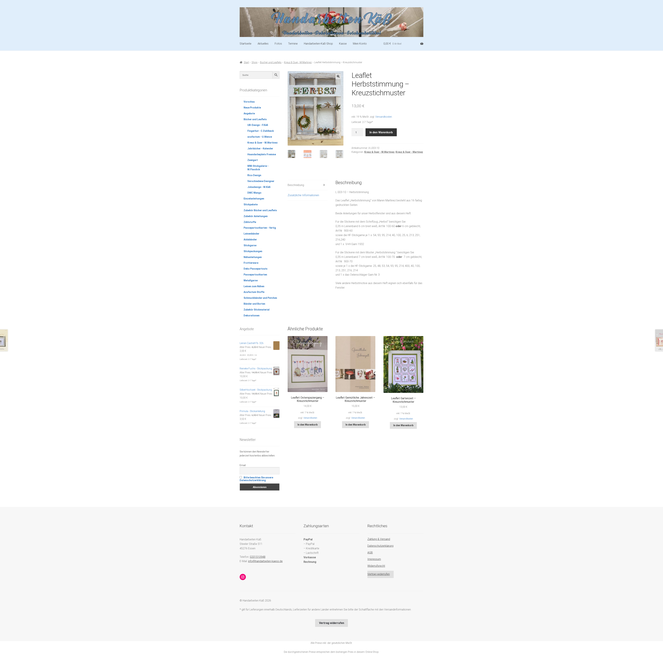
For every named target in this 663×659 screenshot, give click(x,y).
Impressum (374, 559)
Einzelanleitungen (254, 198)
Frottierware (251, 262)
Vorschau (249, 101)
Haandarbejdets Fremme (261, 154)
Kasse (343, 43)
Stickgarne (250, 245)
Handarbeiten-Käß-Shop (318, 43)
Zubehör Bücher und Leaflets (260, 210)
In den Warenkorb (381, 132)
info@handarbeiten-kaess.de (265, 561)
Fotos (278, 43)
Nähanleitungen (253, 257)
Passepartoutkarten (255, 274)
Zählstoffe (250, 222)
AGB (370, 552)
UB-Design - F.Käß (257, 125)
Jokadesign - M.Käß (259, 187)
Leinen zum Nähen (254, 286)
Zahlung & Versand (378, 539)
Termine (293, 43)
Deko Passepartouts (255, 268)
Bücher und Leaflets (270, 62)
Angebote (249, 113)
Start (246, 62)
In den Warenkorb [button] (307, 424)
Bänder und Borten (254, 303)
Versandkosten (383, 116)
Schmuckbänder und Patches (260, 298)
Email (243, 465)
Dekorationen (252, 315)
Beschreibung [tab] (296, 185)
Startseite (245, 43)
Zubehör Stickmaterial (257, 309)
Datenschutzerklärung (380, 545)
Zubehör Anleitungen (256, 216)
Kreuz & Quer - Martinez (409, 152)
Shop (254, 62)
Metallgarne (251, 280)
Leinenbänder (251, 233)
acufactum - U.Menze (259, 136)
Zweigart (252, 160)
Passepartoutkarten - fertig (260, 227)
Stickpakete (251, 204)
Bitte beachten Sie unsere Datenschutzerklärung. (256, 479)
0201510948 (257, 556)
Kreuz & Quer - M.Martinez (298, 62)
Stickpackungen (253, 251)
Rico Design (254, 175)
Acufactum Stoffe (254, 292)
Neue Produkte (252, 107)
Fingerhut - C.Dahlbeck (260, 131)
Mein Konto (360, 43)
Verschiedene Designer (260, 181)
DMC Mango (254, 192)
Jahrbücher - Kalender (260, 148)
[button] (338, 76)
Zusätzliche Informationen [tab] (303, 195)
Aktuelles (263, 43)
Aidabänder (250, 239)
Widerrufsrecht (376, 565)
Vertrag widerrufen (378, 574)
